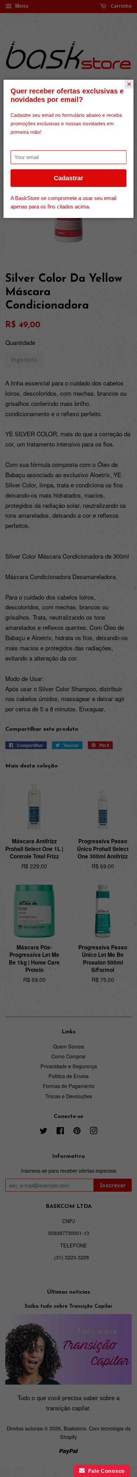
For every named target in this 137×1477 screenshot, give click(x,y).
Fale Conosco (105, 1471)
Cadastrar (68, 178)
